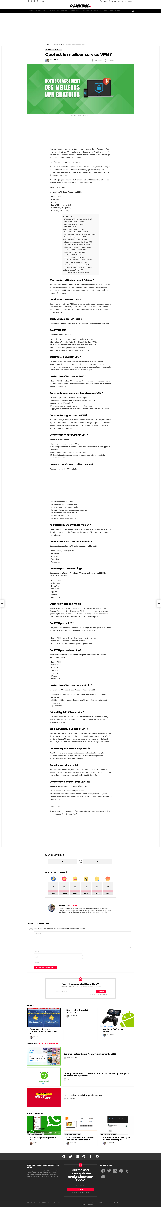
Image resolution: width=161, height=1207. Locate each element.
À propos (84, 1203)
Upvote (62, 861)
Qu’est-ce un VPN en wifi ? (74, 270)
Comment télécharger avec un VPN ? (77, 272)
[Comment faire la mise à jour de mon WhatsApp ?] (117, 1125)
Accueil (30, 11)
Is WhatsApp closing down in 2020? (43, 1138)
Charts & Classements (58, 11)
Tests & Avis (74, 11)
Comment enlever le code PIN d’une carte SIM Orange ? (80, 1138)
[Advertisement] (80, 27)
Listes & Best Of (41, 11)
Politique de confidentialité (107, 1203)
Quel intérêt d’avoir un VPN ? (74, 222)
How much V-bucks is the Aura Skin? (78, 1011)
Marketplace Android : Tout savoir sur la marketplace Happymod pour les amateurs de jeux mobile (96, 1074)
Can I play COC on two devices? (113, 1030)
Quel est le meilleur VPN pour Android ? (78, 247)
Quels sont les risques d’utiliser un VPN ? (79, 242)
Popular (113, 1)
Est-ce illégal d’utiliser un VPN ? (76, 262)
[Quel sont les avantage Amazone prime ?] (2, 603)
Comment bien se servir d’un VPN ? (76, 239)
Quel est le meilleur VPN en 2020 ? (76, 232)
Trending (130, 1)
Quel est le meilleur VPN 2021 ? (75, 224)
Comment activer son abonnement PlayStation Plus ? (43, 1031)
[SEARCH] (133, 11)
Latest (105, 1)
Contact (90, 1204)
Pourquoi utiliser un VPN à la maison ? (78, 244)
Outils (117, 11)
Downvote (98, 861)
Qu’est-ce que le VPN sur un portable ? (78, 267)
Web (111, 11)
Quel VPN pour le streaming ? (75, 257)
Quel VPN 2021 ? (70, 227)
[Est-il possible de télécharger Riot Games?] (44, 1097)
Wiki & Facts (93, 1203)
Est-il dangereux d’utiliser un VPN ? (77, 265)
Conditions (120, 1203)
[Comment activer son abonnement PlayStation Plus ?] (44, 1017)
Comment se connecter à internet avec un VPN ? (80, 234)
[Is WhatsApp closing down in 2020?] (44, 1125)
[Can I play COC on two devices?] (117, 1017)
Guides (84, 1204)
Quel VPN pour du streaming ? (75, 250)
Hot (122, 1)
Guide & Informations (89, 11)
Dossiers (103, 11)
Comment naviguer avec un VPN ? (75, 237)
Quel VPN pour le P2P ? (73, 255)
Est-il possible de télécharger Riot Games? (83, 1095)
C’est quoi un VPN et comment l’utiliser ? (78, 219)
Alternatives (129, 1203)
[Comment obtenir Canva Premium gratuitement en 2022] (44, 1056)
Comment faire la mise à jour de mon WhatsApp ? (116, 1138)
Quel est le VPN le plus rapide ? (76, 252)
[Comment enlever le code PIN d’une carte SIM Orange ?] (80, 1125)
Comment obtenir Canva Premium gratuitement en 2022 (90, 1054)
